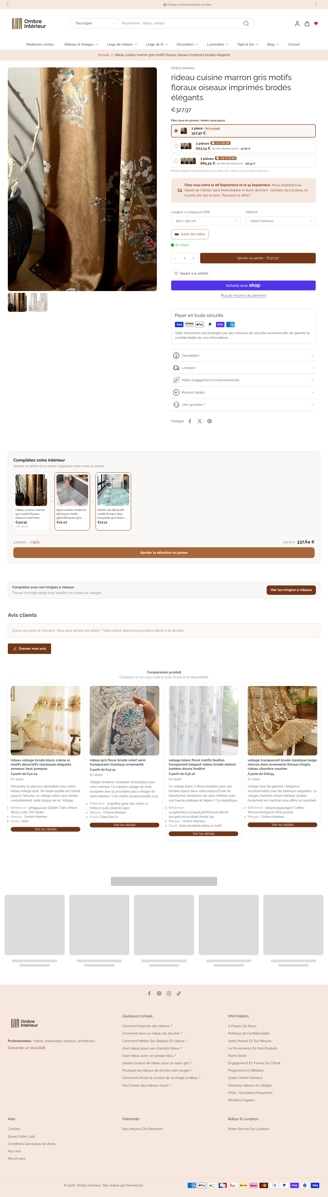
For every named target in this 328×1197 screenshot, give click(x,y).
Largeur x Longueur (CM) (190, 212)
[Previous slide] (8, 4)
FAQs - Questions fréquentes (250, 1093)
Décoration (185, 44)
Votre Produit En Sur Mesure (250, 1041)
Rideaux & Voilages (79, 44)
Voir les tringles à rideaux (291, 590)
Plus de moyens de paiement (243, 296)
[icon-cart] (307, 23)
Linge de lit (154, 44)
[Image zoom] (82, 179)
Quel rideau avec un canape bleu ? (149, 1056)
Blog (270, 44)
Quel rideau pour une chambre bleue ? (152, 1048)
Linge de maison (120, 44)
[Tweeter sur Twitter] (200, 421)
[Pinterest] (159, 993)
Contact (294, 44)
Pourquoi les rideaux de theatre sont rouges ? (157, 1070)
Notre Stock (237, 1056)
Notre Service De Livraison (248, 1129)
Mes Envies (16, 1159)
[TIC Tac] (179, 993)
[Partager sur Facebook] (190, 421)
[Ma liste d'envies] (316, 23)
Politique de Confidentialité (249, 1034)
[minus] (175, 258)
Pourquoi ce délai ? (236, 195)
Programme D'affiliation (246, 1070)
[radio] (243, 130)
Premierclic (134, 1185)
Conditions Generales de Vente (32, 1144)
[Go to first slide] (316, 4)
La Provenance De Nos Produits (252, 1048)
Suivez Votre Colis (21, 1137)
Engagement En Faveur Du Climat (254, 1063)
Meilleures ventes (40, 44)
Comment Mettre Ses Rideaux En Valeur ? (154, 1041)
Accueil (103, 55)
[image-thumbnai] (17, 302)
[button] (258, 258)
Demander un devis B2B (26, 1048)
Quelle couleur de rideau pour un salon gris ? (156, 1063)
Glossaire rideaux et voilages (250, 1085)
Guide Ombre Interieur (245, 1078)
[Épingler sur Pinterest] (209, 421)
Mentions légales (241, 1100)
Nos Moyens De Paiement (142, 1129)
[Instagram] (169, 993)
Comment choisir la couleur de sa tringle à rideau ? (161, 1078)
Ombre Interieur (89, 1185)
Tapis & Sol (245, 44)
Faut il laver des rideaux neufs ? (146, 1085)
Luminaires (215, 44)
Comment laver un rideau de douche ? (152, 1034)
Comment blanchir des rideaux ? (147, 1026)
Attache (252, 212)
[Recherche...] (246, 23)
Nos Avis (14, 1151)
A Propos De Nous (242, 1026)
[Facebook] (149, 993)
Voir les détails (46, 829)
